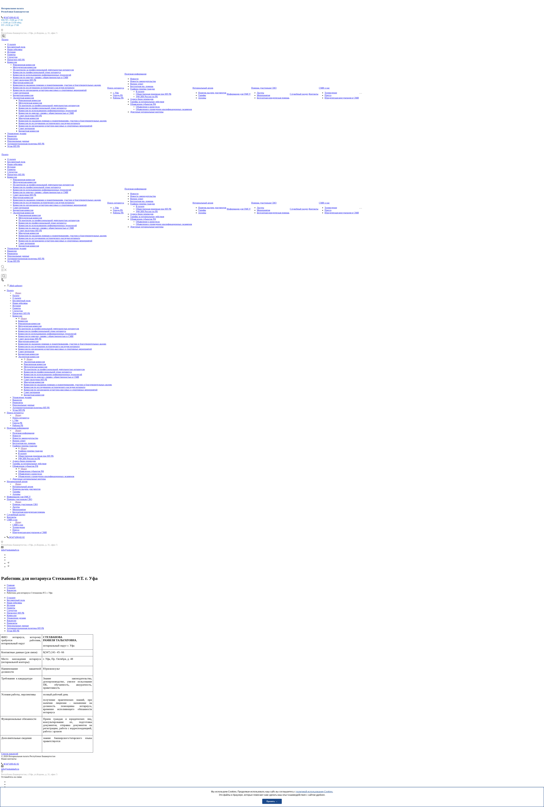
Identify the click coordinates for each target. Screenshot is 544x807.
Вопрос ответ (136, 84)
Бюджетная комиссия (23, 95)
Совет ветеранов (21, 93)
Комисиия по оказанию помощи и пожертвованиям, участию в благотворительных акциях (57, 85)
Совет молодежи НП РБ (24, 80)
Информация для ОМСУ (239, 94)
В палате (140, 91)
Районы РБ (118, 98)
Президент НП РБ (16, 59)
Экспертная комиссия (23, 98)
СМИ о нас (324, 88)
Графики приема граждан (142, 89)
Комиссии (12, 62)
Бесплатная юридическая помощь (273, 98)
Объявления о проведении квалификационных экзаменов (164, 109)
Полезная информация (135, 74)
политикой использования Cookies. (314, 791)
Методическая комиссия (24, 67)
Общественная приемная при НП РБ (153, 94)
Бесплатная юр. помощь (141, 86)
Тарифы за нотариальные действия (147, 101)
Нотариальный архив (203, 88)
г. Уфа (116, 93)
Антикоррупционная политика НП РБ (25, 143)
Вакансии (12, 136)
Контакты (313, 94)
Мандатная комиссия (23, 82)
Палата (5, 39)
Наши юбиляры (14, 49)
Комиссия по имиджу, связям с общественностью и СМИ (40, 77)
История (11, 52)
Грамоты (11, 54)
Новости (134, 79)
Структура (12, 57)
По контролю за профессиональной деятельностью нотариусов (43, 70)
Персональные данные (18, 141)
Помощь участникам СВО (264, 88)
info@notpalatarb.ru (10, 550)
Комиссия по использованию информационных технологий (42, 75)
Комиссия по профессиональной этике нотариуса (37, 72)
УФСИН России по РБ (147, 96)
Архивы (202, 98)
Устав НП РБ (13, 146)
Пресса (328, 95)
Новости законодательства (143, 81)
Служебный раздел (299, 94)
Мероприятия (263, 95)
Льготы (260, 93)
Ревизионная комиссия (24, 65)
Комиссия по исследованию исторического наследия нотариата (43, 87)
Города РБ (118, 95)
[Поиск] (3, 36)
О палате (11, 44)
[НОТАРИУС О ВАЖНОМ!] (8, 566)
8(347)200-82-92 (11, 17)
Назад (18, 293)
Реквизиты (12, 138)
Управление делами (16, 133)
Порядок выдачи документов (212, 93)
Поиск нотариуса (115, 88)
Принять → (272, 801)
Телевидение (331, 93)
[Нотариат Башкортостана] (8, 563)
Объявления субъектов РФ (143, 104)
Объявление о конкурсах (148, 107)
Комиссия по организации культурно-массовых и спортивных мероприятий (50, 90)
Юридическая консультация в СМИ (342, 98)
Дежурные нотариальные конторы (146, 112)
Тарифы (202, 95)
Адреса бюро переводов (141, 99)
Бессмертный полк (16, 47)
